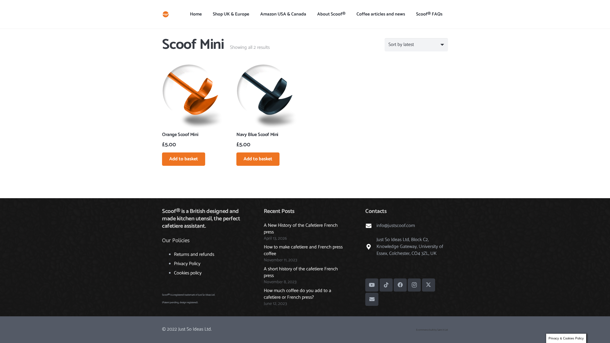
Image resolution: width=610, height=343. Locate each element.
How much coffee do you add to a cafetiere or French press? (297, 294)
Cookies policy (188, 273)
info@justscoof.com (395, 226)
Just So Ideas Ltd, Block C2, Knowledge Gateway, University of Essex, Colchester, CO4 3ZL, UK (409, 246)
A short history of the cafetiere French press (301, 272)
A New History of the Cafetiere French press (301, 229)
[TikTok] (386, 285)
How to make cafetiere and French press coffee (303, 250)
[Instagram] (414, 285)
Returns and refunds (194, 254)
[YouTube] (371, 285)
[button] (348, 14)
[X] (428, 285)
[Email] (371, 299)
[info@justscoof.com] (370, 226)
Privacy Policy (187, 264)
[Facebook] (400, 285)
